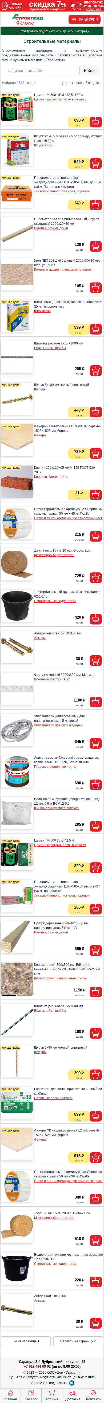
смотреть (82, 31)
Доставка (72, 1399)
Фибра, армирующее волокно (56, 808)
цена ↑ (66, 83)
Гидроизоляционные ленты (55, 767)
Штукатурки (43, 145)
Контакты (93, 1399)
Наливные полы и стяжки (53, 1098)
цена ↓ (79, 83)
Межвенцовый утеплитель (54, 555)
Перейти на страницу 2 (78, 1341)
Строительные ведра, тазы (55, 601)
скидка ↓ (95, 83)
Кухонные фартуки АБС (52, 679)
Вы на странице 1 (26, 1341)
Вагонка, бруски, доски (51, 228)
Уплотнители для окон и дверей (58, 725)
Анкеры (40, 638)
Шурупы (40, 389)
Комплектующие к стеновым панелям (62, 270)
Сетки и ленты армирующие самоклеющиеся (68, 518)
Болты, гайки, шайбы (50, 348)
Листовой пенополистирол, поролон (62, 191)
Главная (10, 1399)
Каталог (31, 1399)
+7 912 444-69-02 (37, 1367)
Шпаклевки (42, 311)
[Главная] (27, 17)
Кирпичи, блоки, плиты (51, 477)
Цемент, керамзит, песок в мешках (60, 99)
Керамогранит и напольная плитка (60, 978)
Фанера (40, 435)
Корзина (51, 1399)
